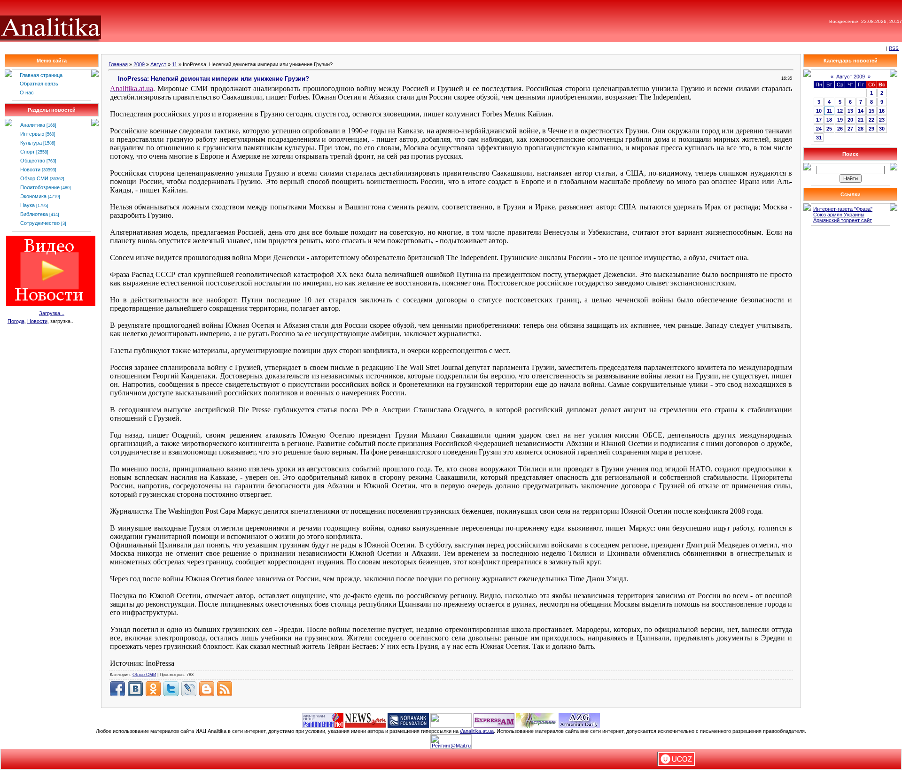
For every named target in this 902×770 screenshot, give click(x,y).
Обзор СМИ (34, 178)
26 (840, 128)
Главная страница (41, 75)
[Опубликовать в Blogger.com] (206, 688)
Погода (16, 321)
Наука (27, 205)
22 (871, 120)
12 (840, 111)
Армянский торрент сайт (842, 220)
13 (850, 111)
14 (860, 111)
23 (882, 120)
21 (860, 120)
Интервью (32, 134)
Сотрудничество (40, 223)
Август (158, 64)
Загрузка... (51, 313)
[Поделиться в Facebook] (117, 688)
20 (850, 120)
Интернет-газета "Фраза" (842, 209)
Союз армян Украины (838, 214)
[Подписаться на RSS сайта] (224, 688)
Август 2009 (850, 76)
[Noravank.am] (408, 720)
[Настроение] (536, 720)
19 (840, 120)
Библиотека (34, 214)
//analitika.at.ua (477, 731)
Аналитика (32, 125)
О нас (27, 92)
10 (819, 111)
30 (882, 128)
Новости (30, 169)
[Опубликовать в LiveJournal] (188, 688)
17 (819, 120)
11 (174, 64)
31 (819, 137)
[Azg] (579, 720)
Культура (31, 143)
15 (871, 111)
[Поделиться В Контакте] (135, 688)
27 (850, 128)
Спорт (27, 151)
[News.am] (365, 720)
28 (860, 128)
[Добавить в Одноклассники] (153, 688)
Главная (118, 64)
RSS (894, 48)
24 (819, 128)
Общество (32, 160)
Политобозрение (40, 187)
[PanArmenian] (322, 720)
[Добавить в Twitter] (171, 688)
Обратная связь (39, 83)
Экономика (33, 196)
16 (882, 111)
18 (829, 120)
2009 (139, 64)
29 (871, 128)
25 (829, 128)
